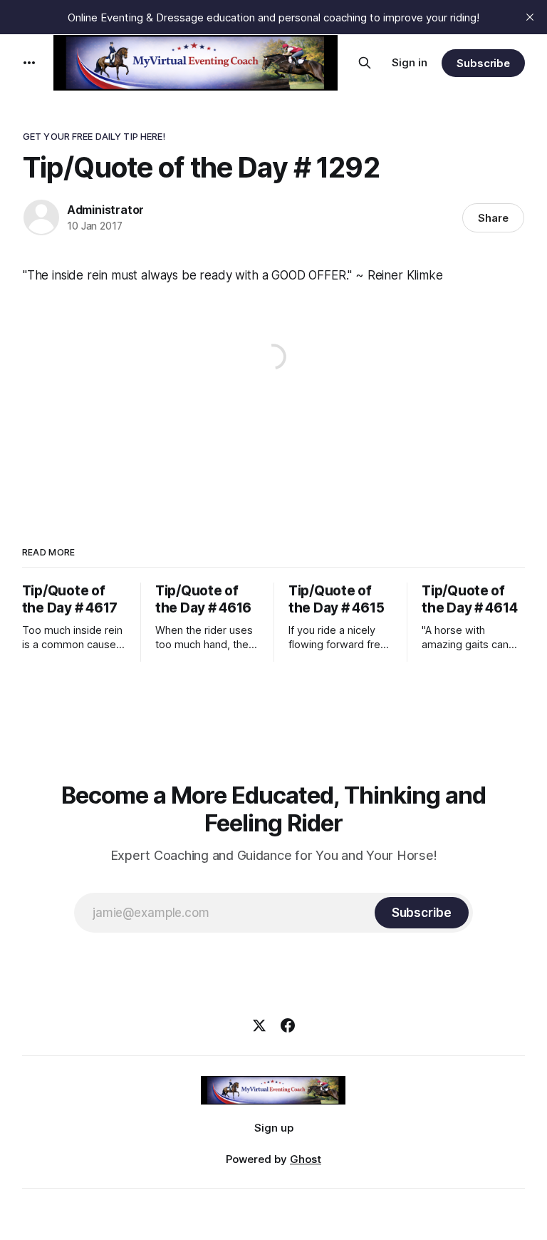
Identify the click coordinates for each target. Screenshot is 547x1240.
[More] (29, 62)
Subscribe (483, 63)
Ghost (305, 1159)
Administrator (105, 210)
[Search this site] (364, 62)
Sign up (273, 1127)
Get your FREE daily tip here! (94, 136)
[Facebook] (288, 1025)
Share (493, 218)
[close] (530, 17)
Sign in (409, 62)
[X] (259, 1025)
